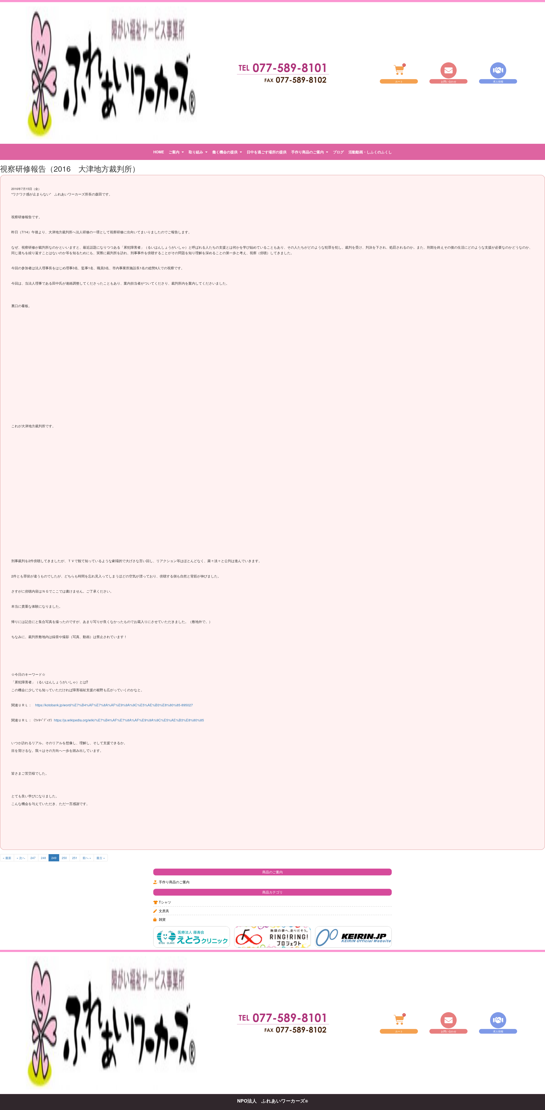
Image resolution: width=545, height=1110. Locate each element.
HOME (158, 151)
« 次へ (21, 858)
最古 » (100, 858)
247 (33, 858)
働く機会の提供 (225, 151)
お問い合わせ (448, 81)
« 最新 (7, 858)
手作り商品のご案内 (307, 151)
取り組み (196, 151)
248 (43, 858)
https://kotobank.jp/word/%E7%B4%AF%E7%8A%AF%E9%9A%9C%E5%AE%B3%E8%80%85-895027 (114, 704)
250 (64, 858)
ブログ (338, 151)
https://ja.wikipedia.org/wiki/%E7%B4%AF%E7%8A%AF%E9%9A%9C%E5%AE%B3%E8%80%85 (129, 720)
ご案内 (174, 151)
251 (74, 858)
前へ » (87, 858)
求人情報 (498, 81)
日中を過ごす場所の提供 (267, 151)
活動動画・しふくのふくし (370, 151)
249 (53, 858)
